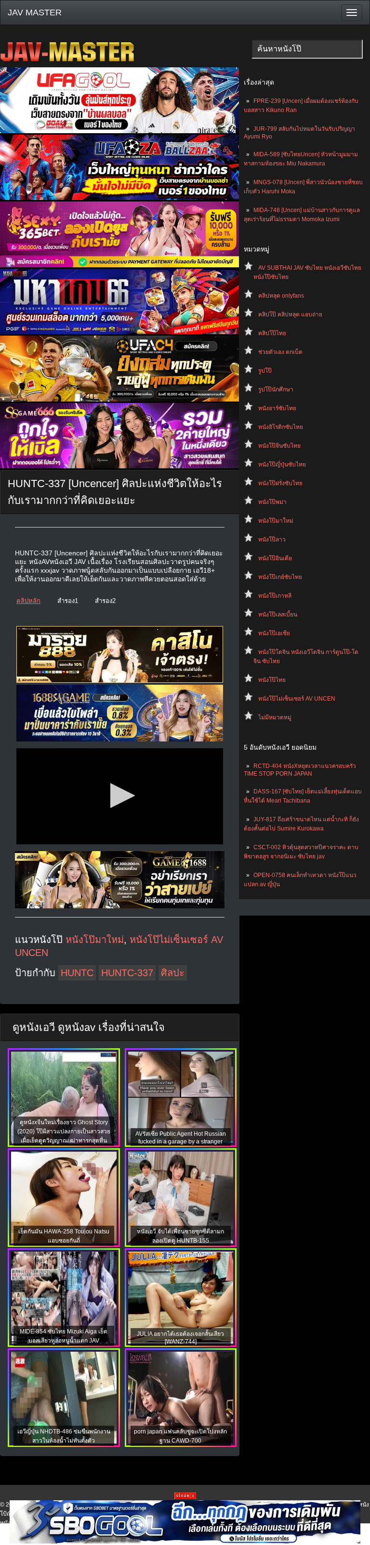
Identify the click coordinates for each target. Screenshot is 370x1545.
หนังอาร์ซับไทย (277, 408)
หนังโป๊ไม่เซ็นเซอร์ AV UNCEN (296, 698)
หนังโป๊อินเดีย (275, 558)
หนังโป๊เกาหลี (274, 595)
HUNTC (77, 972)
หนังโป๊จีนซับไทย (279, 445)
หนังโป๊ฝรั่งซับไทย (280, 483)
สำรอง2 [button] (105, 600)
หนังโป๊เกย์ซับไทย (280, 577)
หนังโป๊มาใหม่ (275, 520)
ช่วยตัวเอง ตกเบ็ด (280, 352)
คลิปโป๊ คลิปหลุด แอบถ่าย (290, 314)
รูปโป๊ (265, 370)
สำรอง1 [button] (67, 600)
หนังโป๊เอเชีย (274, 633)
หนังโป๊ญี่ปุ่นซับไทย (282, 464)
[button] (119, 795)
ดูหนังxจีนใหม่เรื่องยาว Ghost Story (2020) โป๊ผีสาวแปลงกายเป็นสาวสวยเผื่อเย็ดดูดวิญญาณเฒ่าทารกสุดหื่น (63, 1131)
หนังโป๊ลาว (272, 539)
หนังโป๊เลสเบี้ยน (277, 614)
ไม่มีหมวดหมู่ (274, 717)
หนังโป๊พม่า (272, 502)
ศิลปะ (173, 972)
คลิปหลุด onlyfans (281, 295)
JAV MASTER (35, 12)
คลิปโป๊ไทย (272, 333)
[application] (119, 796)
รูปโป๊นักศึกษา (275, 389)
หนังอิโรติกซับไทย (280, 427)
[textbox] (307, 49)
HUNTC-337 (127, 972)
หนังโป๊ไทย (272, 680)
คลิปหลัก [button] (28, 600)
